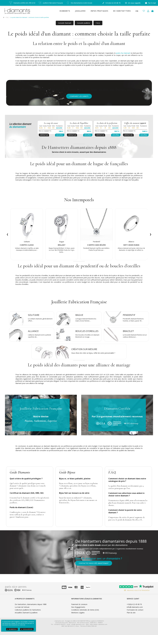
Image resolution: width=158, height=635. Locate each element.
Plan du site (131, 613)
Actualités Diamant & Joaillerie (26, 613)
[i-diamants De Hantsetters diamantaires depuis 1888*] (18, 11)
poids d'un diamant (123, 53)
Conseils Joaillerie (83, 23)
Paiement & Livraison (79, 604)
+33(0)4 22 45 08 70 (134, 604)
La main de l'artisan (22, 607)
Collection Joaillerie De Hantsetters (28, 610)
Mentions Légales (78, 613)
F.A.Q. (98, 23)
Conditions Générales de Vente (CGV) (85, 610)
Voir (59, 135)
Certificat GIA (44, 135)
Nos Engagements (78, 607)
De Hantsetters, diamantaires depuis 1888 (30, 604)
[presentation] (7, 234)
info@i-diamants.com (135, 607)
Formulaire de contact (135, 610)
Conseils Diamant (64, 23)
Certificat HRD (128, 135)
